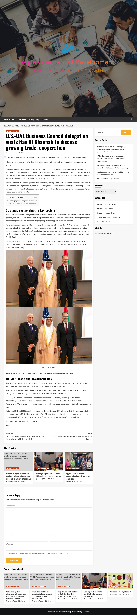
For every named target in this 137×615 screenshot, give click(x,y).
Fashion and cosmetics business (108, 217)
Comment (10, 505)
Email (52, 535)
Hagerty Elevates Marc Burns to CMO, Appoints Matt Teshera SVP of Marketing (112, 166)
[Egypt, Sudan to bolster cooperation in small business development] (79, 461)
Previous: (26, 436)
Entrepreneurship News (106, 213)
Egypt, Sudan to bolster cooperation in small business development (78, 476)
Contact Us (22, 119)
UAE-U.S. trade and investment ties (22, 204)
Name (9, 535)
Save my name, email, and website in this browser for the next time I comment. (39, 553)
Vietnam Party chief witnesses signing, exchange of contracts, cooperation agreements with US (18, 476)
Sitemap (45, 119)
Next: (72, 436)
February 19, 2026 (78, 481)
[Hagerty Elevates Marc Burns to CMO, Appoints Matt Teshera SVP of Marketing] (68, 581)
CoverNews (75, 612)
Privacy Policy (34, 119)
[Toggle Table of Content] (34, 197)
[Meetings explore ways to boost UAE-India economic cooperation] (48, 461)
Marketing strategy (104, 221)
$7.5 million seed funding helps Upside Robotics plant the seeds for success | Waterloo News (111, 158)
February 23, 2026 (17, 481)
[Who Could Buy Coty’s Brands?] (120, 581)
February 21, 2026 (47, 479)
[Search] (131, 119)
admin (9, 153)
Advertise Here (9, 119)
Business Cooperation (12, 131)
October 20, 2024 (19, 153)
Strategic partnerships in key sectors (23, 201)
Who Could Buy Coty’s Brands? (108, 179)
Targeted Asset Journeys (104, 233)
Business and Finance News (107, 204)
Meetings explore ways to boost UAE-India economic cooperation (48, 475)
